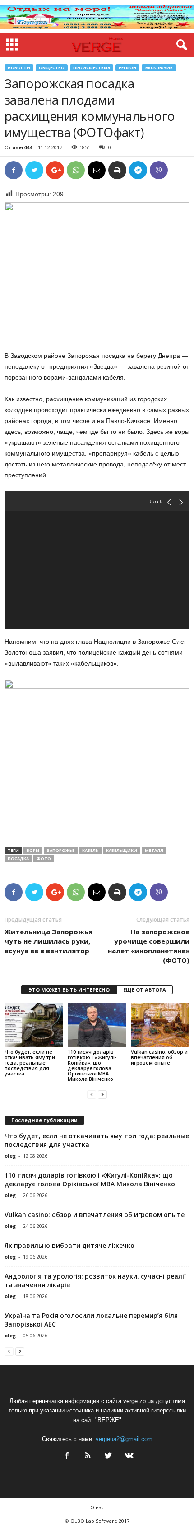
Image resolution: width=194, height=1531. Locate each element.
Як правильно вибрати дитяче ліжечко (69, 1245)
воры (33, 850)
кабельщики (121, 850)
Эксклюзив (159, 68)
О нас (97, 1507)
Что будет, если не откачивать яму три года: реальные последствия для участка (30, 1062)
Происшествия (91, 68)
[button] (180, 45)
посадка (18, 858)
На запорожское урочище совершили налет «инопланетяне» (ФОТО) (148, 946)
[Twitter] (108, 1456)
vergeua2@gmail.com (124, 1439)
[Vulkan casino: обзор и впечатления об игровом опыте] (160, 1025)
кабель (90, 850)
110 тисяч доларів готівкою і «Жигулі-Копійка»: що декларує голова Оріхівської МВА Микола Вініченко (92, 1065)
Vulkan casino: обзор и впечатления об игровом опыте (159, 1057)
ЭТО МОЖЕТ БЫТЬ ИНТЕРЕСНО (69, 989)
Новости (19, 68)
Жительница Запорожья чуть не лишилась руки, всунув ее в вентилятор (48, 941)
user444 (22, 147)
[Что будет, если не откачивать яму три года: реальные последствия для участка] (34, 1025)
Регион (127, 68)
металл (154, 850)
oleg (10, 1155)
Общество (52, 68)
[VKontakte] (128, 1456)
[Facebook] (66, 1456)
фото (44, 858)
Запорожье (60, 850)
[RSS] (87, 1456)
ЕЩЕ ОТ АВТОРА (144, 989)
